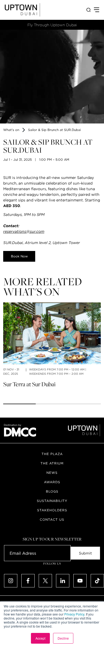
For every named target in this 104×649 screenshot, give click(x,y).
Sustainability (52, 501)
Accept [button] (40, 638)
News (52, 473)
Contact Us (52, 519)
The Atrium (52, 463)
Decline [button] (63, 638)
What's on (11, 130)
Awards (52, 482)
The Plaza (52, 454)
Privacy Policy (74, 614)
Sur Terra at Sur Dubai (29, 384)
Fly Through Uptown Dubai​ (52, 25)
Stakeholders (52, 510)
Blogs (52, 491)
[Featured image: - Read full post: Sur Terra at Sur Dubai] (52, 333)
